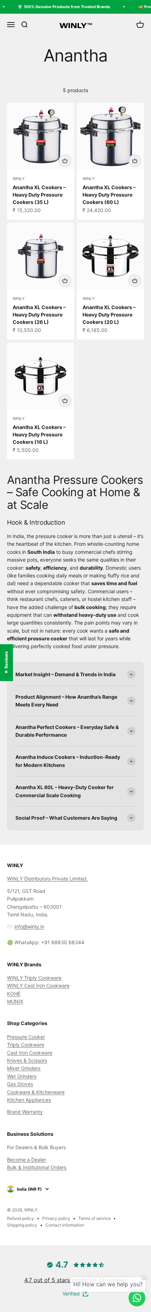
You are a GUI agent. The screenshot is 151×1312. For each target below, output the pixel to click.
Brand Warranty (25, 1112)
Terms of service (94, 1218)
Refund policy (20, 1218)
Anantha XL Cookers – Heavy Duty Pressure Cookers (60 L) (109, 194)
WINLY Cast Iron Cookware (38, 985)
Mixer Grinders (23, 1068)
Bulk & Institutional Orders (36, 1167)
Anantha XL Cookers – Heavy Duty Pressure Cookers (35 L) (39, 194)
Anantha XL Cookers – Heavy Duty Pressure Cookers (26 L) (39, 314)
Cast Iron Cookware (29, 1053)
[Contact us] (137, 1297)
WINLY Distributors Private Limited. (47, 879)
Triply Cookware (25, 1045)
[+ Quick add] (65, 160)
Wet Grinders (22, 1076)
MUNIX (15, 1001)
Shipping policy (22, 1225)
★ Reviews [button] (6, 662)
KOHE (13, 994)
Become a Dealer (26, 1160)
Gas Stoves (20, 1084)
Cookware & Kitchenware (36, 1092)
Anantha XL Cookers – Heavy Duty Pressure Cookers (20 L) (109, 314)
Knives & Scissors (27, 1060)
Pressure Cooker (26, 1037)
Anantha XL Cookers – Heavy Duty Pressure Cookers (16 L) (39, 434)
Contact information (64, 1225)
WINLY (19, 178)
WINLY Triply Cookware (34, 978)
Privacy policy (56, 1218)
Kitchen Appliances (29, 1100)
